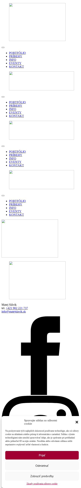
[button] (77, 422)
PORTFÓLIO (17, 52)
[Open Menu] (3, 47)
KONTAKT (16, 66)
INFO (12, 59)
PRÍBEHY (15, 56)
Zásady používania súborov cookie (42, 483)
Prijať (42, 455)
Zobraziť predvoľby (42, 476)
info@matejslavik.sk (14, 311)
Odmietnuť (42, 465)
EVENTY (15, 63)
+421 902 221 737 (17, 308)
